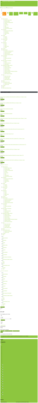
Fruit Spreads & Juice (6, 82)
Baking (3, 80)
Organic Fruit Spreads (8, 83)
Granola (5, 36)
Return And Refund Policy (6, 88)
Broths (5, 61)
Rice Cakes (6, 24)
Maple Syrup (6, 46)
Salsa (5, 26)
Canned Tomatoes (7, 63)
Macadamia (6, 32)
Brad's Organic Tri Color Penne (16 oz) (6, 133)
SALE (3, 86)
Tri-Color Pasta (6, 78)
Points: (1, 327)
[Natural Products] (9, 7)
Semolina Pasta (7, 77)
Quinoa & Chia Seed (7, 58)
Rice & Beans (4, 55)
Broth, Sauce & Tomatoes (6, 60)
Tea (5, 41)
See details (2, 99)
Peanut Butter (6, 33)
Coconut (3, 48)
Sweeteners (4, 42)
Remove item (3, 325)
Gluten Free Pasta (7, 76)
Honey (5, 45)
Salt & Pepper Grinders (8, 73)
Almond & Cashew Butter (8, 30)
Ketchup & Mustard (7, 67)
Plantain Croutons (7, 72)
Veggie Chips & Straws (8, 28)
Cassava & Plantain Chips (8, 22)
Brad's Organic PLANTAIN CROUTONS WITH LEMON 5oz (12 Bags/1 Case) (13, 97)
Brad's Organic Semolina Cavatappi (6, 113)
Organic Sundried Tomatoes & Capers (10, 71)
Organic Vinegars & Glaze (8, 54)
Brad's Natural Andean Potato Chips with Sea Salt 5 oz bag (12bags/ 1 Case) (13, 118)
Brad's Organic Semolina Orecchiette (6, 108)
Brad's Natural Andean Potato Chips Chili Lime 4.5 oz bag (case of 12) (12, 129)
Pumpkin (3, 85)
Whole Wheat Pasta (7, 79)
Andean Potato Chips (8, 20)
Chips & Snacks (5, 18)
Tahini (5, 34)
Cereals (3, 35)
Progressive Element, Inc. (11, 402)
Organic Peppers (7, 70)
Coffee (5, 40)
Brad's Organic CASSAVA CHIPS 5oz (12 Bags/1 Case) (9, 123)
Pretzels (5, 23)
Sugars (5, 47)
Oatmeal (5, 38)
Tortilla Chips (6, 27)
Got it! (2, 337)
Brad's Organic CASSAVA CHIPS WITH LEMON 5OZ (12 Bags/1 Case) (12, 138)
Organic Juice (6, 84)
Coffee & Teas (4, 39)
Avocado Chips (7, 21)
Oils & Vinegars (4, 49)
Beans (5, 57)
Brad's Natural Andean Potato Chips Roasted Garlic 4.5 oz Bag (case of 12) (13, 144)
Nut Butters (4, 29)
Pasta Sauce (6, 64)
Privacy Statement (32, 402)
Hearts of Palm (7, 66)
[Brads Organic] (3, 7)
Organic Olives (6, 69)
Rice (5, 59)
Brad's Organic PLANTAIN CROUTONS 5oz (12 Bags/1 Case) (10, 102)
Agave (5, 43)
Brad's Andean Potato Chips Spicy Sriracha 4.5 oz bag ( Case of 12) (12, 155)
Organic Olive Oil (7, 53)
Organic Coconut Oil (7, 52)
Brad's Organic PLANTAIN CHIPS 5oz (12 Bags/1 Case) (10, 149)
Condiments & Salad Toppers (7, 65)
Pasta (3, 74)
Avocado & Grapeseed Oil (8, 51)
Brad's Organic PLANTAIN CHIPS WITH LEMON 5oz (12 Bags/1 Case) (12, 160)
